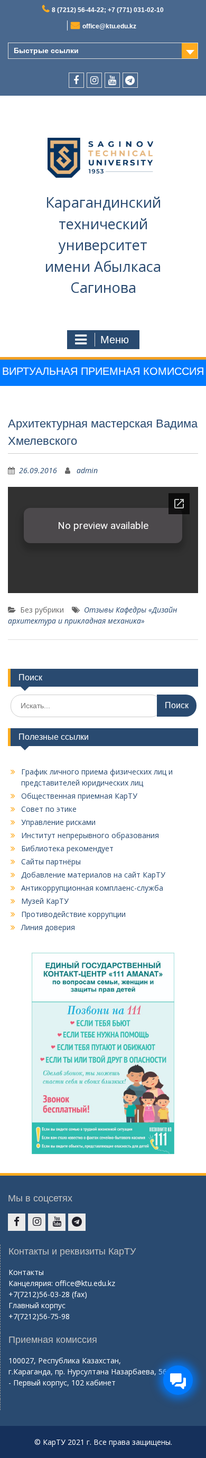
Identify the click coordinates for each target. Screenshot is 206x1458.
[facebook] (76, 80)
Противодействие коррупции (73, 914)
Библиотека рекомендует (67, 848)
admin (87, 470)
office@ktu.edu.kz (109, 26)
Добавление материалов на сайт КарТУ (93, 875)
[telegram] (130, 80)
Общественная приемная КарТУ (79, 796)
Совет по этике (49, 809)
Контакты (26, 1272)
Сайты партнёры (51, 861)
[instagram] (94, 80)
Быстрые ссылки (46, 50)
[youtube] (112, 80)
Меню (114, 339)
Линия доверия (48, 927)
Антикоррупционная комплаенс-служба (92, 888)
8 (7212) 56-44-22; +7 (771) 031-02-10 (108, 10)
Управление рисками (58, 822)
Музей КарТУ (45, 901)
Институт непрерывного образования (90, 835)
